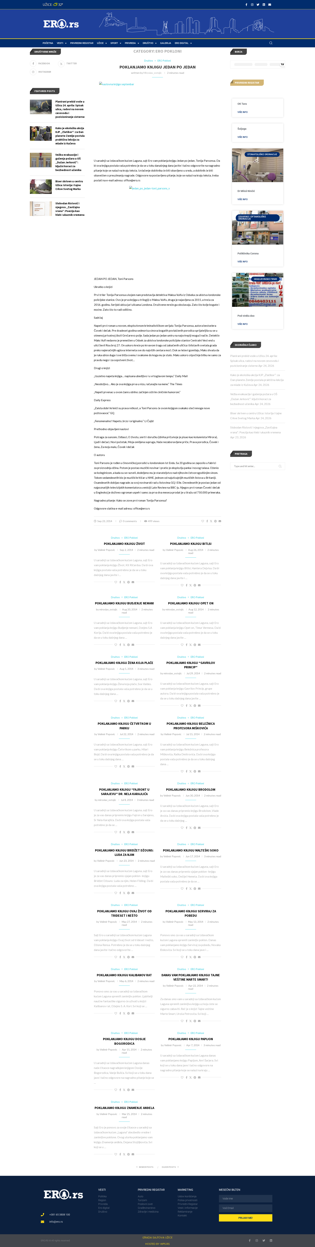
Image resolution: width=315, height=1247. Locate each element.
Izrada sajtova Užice (157, 1237)
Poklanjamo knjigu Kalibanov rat (124, 975)
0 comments (130, 521)
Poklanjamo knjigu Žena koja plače (124, 663)
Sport (114, 43)
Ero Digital (181, 43)
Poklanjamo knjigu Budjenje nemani (124, 603)
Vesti (60, 43)
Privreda (130, 43)
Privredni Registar (81, 43)
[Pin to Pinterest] (215, 521)
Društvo (148, 43)
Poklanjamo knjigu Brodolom (190, 789)
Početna (48, 43)
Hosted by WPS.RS (157, 1244)
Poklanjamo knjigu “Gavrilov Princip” (190, 665)
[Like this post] (202, 521)
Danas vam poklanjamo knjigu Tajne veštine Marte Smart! (191, 977)
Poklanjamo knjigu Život (124, 544)
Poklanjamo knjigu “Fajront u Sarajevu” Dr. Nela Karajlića (124, 791)
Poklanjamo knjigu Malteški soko (191, 850)
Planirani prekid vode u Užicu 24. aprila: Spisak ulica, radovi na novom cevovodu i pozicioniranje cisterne (254, 360)
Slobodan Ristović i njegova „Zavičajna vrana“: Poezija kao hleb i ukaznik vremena (69, 209)
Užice (100, 43)
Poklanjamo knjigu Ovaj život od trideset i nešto (124, 913)
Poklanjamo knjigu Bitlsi (190, 544)
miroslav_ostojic (152, 72)
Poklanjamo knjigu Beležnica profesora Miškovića (191, 725)
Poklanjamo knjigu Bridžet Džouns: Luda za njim (124, 852)
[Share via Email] (220, 521)
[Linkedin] (264, 4)
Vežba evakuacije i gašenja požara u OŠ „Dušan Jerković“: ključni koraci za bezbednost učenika (253, 399)
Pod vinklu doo (246, 315)
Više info (243, 112)
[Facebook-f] (246, 4)
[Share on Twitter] (211, 521)
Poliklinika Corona (248, 253)
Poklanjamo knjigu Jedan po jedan (157, 67)
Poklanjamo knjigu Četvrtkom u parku (124, 725)
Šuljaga (242, 128)
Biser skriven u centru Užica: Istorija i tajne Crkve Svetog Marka (69, 185)
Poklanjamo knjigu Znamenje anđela (124, 1108)
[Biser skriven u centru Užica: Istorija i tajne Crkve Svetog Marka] (41, 186)
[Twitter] (258, 4)
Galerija (165, 43)
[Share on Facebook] (207, 521)
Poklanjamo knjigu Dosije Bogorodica (124, 1041)
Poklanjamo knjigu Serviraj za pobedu (191, 913)
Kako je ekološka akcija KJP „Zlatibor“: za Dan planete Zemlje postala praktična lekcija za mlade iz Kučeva (257, 379)
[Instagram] (252, 4)
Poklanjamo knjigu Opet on (190, 603)
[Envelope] (269, 4)
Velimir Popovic (106, 549)
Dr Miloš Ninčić (246, 191)
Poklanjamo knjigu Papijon (190, 1039)
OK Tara (242, 103)
